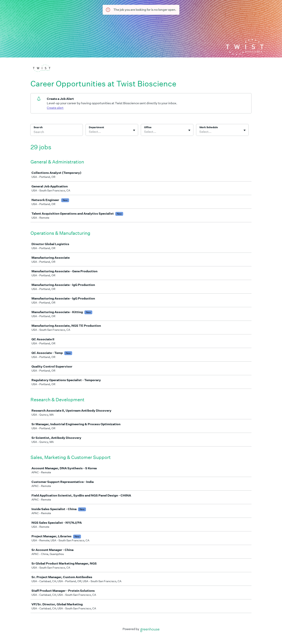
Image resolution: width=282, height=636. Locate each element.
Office (148, 127)
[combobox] (144, 132)
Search (38, 127)
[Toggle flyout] (134, 130)
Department (96, 127)
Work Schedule (208, 127)
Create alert (55, 108)
